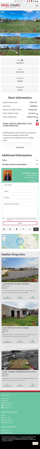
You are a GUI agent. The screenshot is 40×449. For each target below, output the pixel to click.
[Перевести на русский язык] (36, 1)
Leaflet (31, 248)
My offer (33, 181)
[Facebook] (4, 229)
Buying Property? (8, 420)
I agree (35, 443)
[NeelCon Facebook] (37, 114)
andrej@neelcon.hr (30, 178)
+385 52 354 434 (7, 405)
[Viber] (23, 229)
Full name (8, 185)
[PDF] (36, 229)
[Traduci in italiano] (34, 1)
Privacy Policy (7, 418)
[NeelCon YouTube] (37, 120)
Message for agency (11, 204)
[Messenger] (16, 229)
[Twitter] (10, 229)
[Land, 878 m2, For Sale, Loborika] (20, 270)
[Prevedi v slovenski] (38, 1)
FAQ (4, 416)
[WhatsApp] (30, 229)
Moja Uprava (6, 430)
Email (6, 191)
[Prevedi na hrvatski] (27, 1)
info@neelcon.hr (8, 408)
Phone (6, 197)
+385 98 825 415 (20, 1)
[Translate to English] (29, 1)
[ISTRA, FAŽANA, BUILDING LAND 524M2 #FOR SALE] (20, 21)
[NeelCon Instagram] (37, 117)
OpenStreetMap (35, 248)
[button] (4, 236)
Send (20, 223)
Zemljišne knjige (7, 433)
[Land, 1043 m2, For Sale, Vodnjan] (20, 313)
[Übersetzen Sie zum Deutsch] (31, 1)
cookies (18, 437)
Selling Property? (8, 423)
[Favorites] (37, 124)
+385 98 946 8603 (31, 175)
